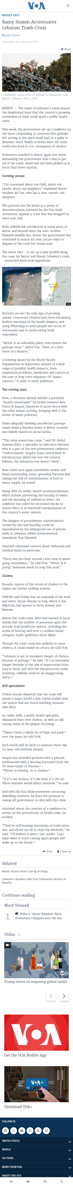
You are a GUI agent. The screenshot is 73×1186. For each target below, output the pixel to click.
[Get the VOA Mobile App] (36, 1033)
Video (9, 934)
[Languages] (45, 1181)
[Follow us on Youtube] (21, 1130)
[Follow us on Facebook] (5, 1130)
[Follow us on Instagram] (30, 1130)
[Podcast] (46, 1130)
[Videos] (28, 1181)
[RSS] (38, 1130)
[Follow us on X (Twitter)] (13, 1130)
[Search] (61, 1181)
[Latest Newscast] (11, 1181)
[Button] (66, 49)
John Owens (13, 35)
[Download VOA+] (36, 1084)
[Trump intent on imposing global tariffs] (36, 960)
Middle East (11, 15)
